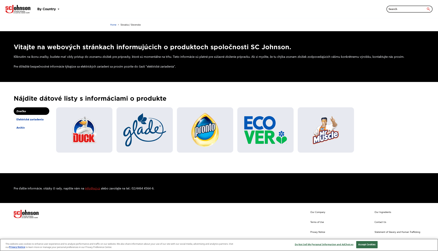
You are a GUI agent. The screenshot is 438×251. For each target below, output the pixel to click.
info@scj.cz (92, 188)
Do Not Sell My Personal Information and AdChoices (324, 244)
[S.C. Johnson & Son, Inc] (26, 214)
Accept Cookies (366, 244)
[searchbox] (407, 9)
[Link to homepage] (17, 9)
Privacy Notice (17, 247)
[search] (428, 9)
